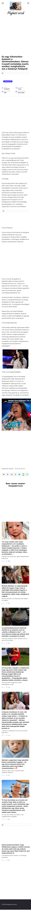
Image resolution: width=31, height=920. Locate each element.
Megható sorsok (15, 13)
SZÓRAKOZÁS (7, 81)
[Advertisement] (15, 38)
